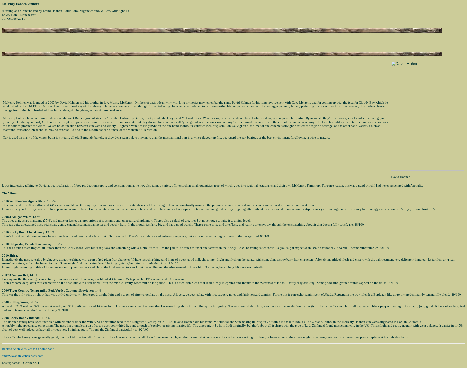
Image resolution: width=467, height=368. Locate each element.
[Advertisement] (59, 40)
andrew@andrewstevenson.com (22, 356)
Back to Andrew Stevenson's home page (28, 348)
